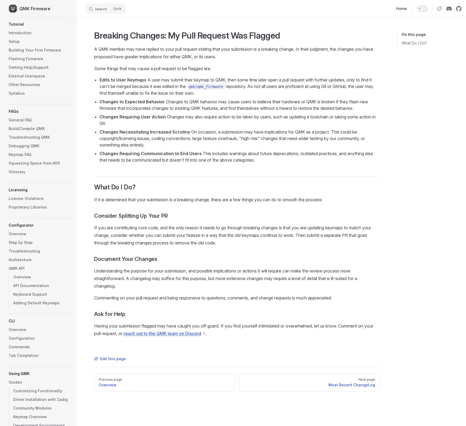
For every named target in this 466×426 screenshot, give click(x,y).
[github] (459, 8)
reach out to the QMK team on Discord (162, 333)
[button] (40, 24)
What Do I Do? (414, 43)
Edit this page (113, 358)
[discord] (449, 8)
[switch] (422, 9)
